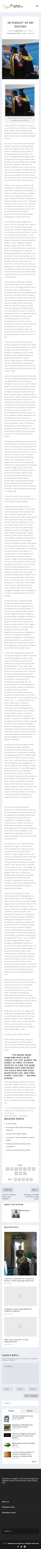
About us (5, 1502)
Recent (29, 1411)
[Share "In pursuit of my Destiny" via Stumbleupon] (16, 1173)
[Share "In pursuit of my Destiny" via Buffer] (33, 1169)
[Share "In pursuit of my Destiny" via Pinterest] (25, 1169)
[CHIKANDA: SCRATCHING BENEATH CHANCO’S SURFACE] (20, 1296)
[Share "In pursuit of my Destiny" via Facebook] (7, 1169)
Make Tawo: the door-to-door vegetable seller (16, 1341)
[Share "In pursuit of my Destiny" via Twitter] (12, 1169)
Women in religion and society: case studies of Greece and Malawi (24, 1436)
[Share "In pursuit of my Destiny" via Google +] (16, 1169)
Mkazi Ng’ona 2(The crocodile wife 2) (23, 1444)
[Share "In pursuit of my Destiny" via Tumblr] (20, 1169)
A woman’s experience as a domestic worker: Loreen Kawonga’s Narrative (19, 1280)
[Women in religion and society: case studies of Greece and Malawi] (7, 1436)
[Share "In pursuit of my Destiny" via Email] (20, 1173)
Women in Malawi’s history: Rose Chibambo (22, 1417)
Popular (11, 1411)
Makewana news (8, 1507)
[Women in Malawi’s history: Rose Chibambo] (6, 1422)
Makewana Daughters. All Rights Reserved (23, 1543)
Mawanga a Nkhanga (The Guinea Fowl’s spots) (22, 1426)
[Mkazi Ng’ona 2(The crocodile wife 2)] (7, 1447)
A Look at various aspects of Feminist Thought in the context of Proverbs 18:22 (23, 1454)
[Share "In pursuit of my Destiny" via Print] (25, 1173)
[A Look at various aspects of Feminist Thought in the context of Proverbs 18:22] (7, 1457)
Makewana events (9, 1512)
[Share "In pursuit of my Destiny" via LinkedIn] (29, 1169)
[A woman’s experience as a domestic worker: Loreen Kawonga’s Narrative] (20, 1254)
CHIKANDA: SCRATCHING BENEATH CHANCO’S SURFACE (18, 1310)
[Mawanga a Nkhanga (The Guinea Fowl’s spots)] (7, 1431)
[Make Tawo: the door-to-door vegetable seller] (20, 1326)
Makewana (19, 31)
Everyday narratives (14, 33)
